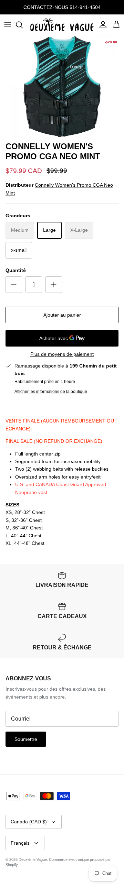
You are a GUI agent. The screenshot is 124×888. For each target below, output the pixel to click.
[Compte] (101, 24)
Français (20, 843)
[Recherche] (22, 24)
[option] (62, 86)
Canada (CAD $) (29, 821)
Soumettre (25, 739)
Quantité (16, 270)
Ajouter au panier (62, 315)
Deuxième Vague (33, 859)
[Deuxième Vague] (62, 24)
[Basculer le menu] (7, 24)
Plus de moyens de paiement (62, 354)
